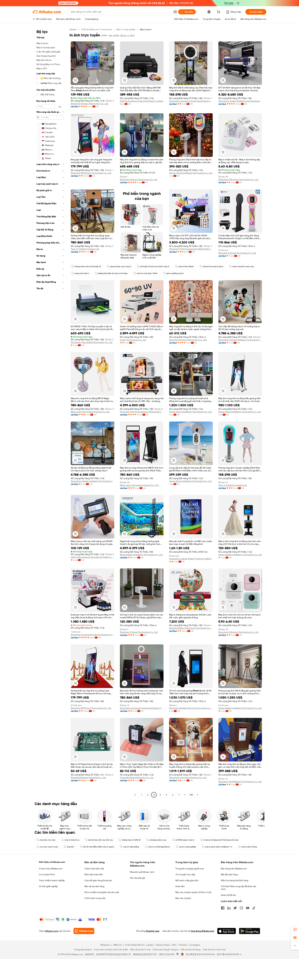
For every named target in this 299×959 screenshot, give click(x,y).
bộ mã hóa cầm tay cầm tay (100, 840)
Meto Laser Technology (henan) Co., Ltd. (90, 411)
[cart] (219, 12)
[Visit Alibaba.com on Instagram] (241, 908)
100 (191, 795)
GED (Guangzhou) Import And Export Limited (141, 101)
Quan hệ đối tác (228, 895)
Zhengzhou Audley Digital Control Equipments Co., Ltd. (240, 101)
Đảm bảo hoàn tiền (93, 874)
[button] (175, 12)
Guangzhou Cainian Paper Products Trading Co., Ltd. (191, 558)
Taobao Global (162, 945)
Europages (195, 945)
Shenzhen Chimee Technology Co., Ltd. (237, 253)
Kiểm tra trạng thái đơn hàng (234, 880)
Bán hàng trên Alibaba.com (234, 868)
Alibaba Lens (51, 931)
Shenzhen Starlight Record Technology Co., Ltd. (191, 708)
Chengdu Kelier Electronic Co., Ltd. (137, 777)
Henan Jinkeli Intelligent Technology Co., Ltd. (190, 173)
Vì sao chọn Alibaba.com (50, 868)
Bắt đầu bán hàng (229, 874)
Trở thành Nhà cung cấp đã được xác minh (238, 887)
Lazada (149, 945)
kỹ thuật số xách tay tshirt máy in (154, 266)
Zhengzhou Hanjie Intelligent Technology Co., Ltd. (240, 340)
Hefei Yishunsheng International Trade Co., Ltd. (92, 557)
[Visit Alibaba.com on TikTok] (254, 908)
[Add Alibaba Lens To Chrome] (84, 931)
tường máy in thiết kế (131, 840)
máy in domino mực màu (243, 266)
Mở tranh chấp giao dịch (187, 880)
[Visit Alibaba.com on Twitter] (235, 908)
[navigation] (50, 412)
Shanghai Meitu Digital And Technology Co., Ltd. (191, 628)
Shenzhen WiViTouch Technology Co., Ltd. (91, 173)
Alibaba (72, 29)
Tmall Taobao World (134, 945)
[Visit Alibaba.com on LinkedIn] (229, 908)
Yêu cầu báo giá (137, 878)
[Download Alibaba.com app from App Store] (226, 931)
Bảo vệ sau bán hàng (94, 886)
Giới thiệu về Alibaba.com (52, 862)
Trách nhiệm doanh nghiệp (52, 880)
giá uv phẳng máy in (175, 273)
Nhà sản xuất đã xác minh (142, 872)
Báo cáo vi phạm (183, 898)
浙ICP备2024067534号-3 (229, 954)
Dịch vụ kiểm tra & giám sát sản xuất (101, 892)
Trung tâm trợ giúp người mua (189, 868)
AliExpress (105, 945)
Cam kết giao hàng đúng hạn (98, 880)
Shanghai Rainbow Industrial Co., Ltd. (88, 777)
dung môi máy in (82, 273)
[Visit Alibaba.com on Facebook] (223, 908)
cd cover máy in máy (49, 847)
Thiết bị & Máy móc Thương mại (96, 29)
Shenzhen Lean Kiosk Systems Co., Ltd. (188, 777)
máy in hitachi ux (71, 840)
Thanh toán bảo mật (94, 868)
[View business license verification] (177, 954)
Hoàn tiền (180, 886)
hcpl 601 (70, 847)
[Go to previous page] (135, 795)
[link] (295, 929)
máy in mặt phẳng (131, 847)
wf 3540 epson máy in (184, 840)
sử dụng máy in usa (158, 840)
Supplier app (152, 931)
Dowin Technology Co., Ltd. (133, 340)
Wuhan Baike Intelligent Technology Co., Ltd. (141, 554)
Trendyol (182, 945)
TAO (174, 945)
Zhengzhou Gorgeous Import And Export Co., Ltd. (191, 101)
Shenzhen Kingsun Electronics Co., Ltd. (89, 103)
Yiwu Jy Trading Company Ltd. (85, 249)
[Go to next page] (197, 795)
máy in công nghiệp (187, 847)
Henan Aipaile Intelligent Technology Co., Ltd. (240, 554)
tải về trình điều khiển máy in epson (98, 847)
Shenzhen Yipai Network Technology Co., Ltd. (240, 781)
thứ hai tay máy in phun (213, 266)
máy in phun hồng (249, 847)
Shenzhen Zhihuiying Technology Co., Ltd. (238, 179)
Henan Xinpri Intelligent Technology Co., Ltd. (190, 411)
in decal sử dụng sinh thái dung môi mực (221, 840)
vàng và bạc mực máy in (120, 266)
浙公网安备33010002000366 (200, 954)
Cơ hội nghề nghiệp (48, 886)
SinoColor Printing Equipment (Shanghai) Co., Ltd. (191, 249)
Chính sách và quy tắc (95, 898)
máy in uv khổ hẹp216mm (159, 847)
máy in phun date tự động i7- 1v (218, 847)
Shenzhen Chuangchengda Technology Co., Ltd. (92, 634)
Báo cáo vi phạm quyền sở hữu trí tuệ (193, 892)
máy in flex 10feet (186, 266)
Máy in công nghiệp (125, 29)
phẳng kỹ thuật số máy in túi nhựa (113, 273)
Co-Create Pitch (47, 874)
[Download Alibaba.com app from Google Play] (249, 931)
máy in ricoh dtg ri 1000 (147, 273)
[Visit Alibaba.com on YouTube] (247, 908)
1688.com (117, 945)
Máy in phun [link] (146, 29)
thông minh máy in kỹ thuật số (88, 266)
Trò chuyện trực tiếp (185, 874)
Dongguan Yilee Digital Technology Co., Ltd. (92, 342)
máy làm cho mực (47, 840)
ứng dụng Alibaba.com (202, 931)
